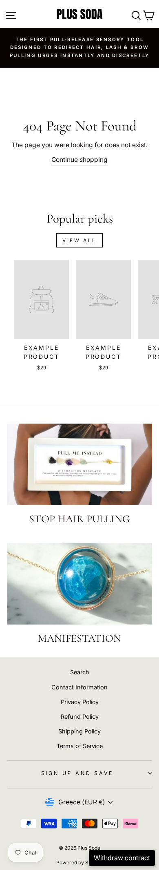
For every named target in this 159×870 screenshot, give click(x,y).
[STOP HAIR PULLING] (79, 464)
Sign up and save (77, 773)
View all (79, 240)
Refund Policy (80, 716)
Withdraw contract (122, 858)
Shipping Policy (79, 731)
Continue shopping (79, 159)
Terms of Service (80, 745)
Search (79, 672)
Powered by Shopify (79, 862)
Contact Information (79, 687)
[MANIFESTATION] (79, 584)
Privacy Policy (80, 701)
